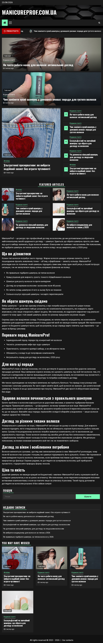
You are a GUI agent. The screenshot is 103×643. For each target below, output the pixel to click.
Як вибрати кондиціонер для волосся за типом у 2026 (79, 226)
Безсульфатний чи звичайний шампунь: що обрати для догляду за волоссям (82, 143)
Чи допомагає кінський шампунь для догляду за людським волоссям (84, 157)
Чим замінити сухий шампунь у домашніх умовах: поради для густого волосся (53, 31)
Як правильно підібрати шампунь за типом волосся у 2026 (28, 537)
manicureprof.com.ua (29, 12)
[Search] (99, 22)
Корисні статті (75, 111)
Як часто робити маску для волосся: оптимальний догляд (83, 116)
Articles (73, 165)
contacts (69, 640)
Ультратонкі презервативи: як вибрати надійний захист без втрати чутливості (83, 171)
